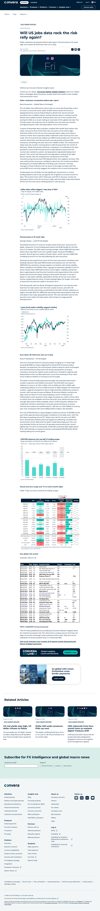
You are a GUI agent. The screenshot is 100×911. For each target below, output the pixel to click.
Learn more (58, 678)
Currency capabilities (11, 850)
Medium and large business (14, 801)
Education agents (34, 834)
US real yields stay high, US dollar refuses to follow (17, 727)
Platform (43, 7)
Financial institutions (11, 807)
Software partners (34, 830)
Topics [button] (6, 14)
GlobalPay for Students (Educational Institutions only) (59, 839)
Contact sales (88, 7)
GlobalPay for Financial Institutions (59, 845)
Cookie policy (87, 882)
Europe (24, 82)
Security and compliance (13, 857)
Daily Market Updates (28, 24)
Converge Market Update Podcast (51, 92)
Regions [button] (23, 14)
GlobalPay (54, 834)
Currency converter (35, 811)
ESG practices (56, 814)
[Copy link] (72, 49)
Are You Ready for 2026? (36, 804)
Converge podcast (34, 801)
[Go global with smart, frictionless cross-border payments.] (33, 674)
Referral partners (34, 837)
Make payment (33, 847)
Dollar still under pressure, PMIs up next (49, 727)
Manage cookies (10, 884)
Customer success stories (13, 814)
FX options (8, 830)
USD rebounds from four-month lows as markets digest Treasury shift (81, 728)
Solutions (24, 7)
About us (79, 2)
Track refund (32, 853)
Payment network (10, 847)
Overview (7, 843)
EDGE (53, 830)
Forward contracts (10, 827)
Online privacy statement (71, 882)
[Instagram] (81, 798)
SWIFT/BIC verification (35, 818)
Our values (54, 807)
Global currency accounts (13, 853)
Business (24, 2)
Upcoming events (34, 807)
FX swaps (7, 834)
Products (33, 7)
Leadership (55, 804)
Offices (53, 818)
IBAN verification (34, 814)
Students (34, 2)
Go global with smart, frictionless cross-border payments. (63, 671)
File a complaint (39, 882)
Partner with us (33, 827)
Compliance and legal (12, 882)
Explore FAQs (32, 860)
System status (9, 871)
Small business (9, 797)
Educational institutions (12, 804)
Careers (53, 801)
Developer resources (11, 867)
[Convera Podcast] (87, 798)
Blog (29, 797)
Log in (87, 2)
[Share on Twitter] (79, 49)
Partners (52, 7)
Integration (8, 864)
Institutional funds (10, 811)
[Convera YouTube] (92, 798)
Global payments (10, 824)
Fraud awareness (53, 882)
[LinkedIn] (76, 798)
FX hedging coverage (11, 860)
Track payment (33, 850)
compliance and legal (51, 903)
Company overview (58, 797)
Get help (31, 857)
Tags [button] (14, 14)
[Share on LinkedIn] (75, 49)
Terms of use (26, 882)
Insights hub (64, 7)
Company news (56, 811)
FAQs (53, 821)
